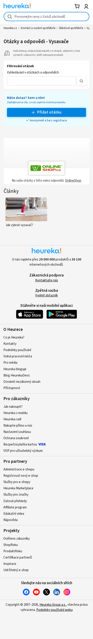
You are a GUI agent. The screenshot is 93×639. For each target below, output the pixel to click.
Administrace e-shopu (18, 469)
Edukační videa (13, 513)
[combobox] (46, 16)
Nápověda (10, 520)
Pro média (10, 362)
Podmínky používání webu (54, 610)
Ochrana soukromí (16, 438)
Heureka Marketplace (18, 488)
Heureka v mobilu (15, 413)
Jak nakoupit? (13, 406)
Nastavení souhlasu (17, 432)
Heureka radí (12, 419)
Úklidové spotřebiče (71, 28)
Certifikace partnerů (17, 557)
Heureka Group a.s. (53, 604)
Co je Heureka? (13, 337)
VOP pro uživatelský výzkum (23, 450)
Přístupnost (11, 388)
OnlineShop (73, 180)
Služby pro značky (15, 494)
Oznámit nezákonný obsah (21, 381)
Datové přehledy (15, 501)
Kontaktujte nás (46, 280)
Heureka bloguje (14, 369)
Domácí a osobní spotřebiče (38, 28)
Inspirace (9, 563)
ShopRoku (10, 545)
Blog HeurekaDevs (16, 375)
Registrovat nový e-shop (20, 475)
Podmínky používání (17, 350)
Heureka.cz (10, 28)
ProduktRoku (12, 551)
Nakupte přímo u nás (17, 425)
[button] (41, 80)
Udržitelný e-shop (16, 570)
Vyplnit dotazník (46, 295)
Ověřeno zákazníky (16, 538)
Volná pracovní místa (17, 356)
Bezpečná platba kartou (20, 444)
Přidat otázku (49, 112)
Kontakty (9, 343)
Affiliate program (15, 507)
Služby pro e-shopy (16, 482)
